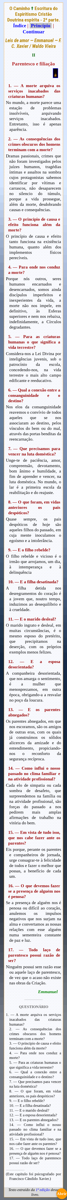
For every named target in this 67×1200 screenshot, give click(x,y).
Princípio (41, 25)
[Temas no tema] (55, 76)
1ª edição (43, 1190)
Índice (19, 25)
